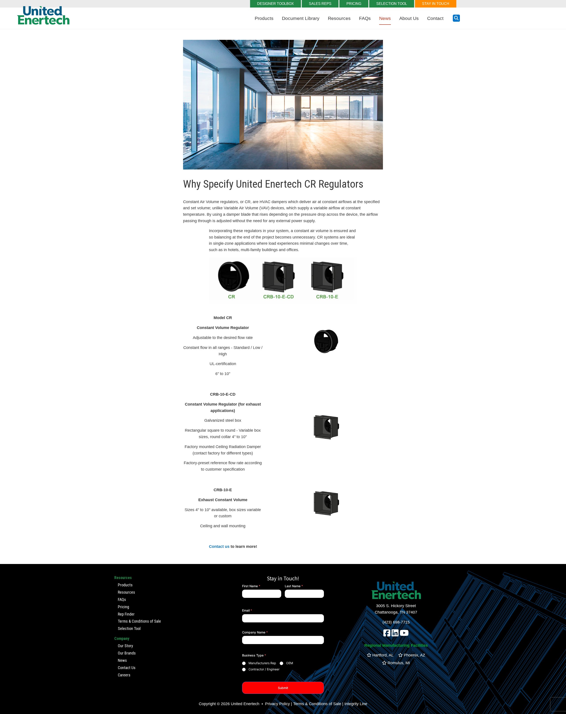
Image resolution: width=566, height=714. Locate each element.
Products (264, 18)
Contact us (219, 546)
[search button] (456, 18)
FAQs (365, 18)
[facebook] (386, 634)
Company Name (255, 632)
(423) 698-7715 (396, 622)
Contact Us (127, 667)
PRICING (353, 4)
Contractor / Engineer (264, 669)
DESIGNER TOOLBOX (275, 4)
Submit (283, 688)
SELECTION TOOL (391, 4)
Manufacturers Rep (262, 663)
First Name (251, 586)
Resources (339, 18)
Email (247, 610)
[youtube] (404, 634)
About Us (409, 18)
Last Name (294, 586)
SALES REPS (320, 4)
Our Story (125, 645)
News (385, 18)
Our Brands (127, 653)
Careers (124, 675)
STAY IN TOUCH (435, 4)
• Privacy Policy (275, 704)
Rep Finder (126, 614)
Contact (435, 18)
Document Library (300, 18)
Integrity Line (355, 704)
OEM (289, 663)
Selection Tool (129, 628)
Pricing (123, 606)
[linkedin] (395, 634)
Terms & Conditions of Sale (139, 621)
